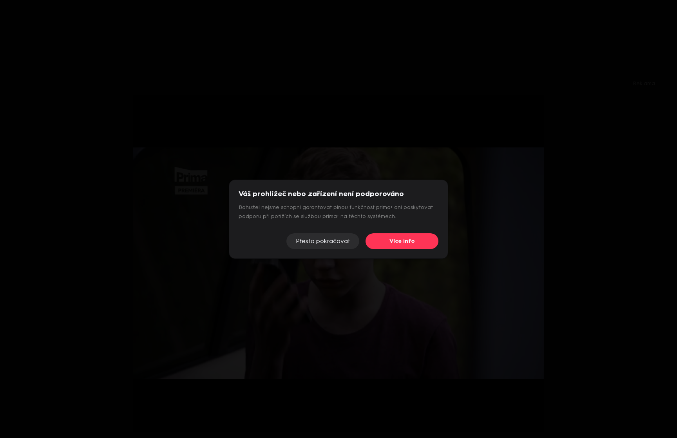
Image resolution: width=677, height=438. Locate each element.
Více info (402, 241)
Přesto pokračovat (323, 241)
